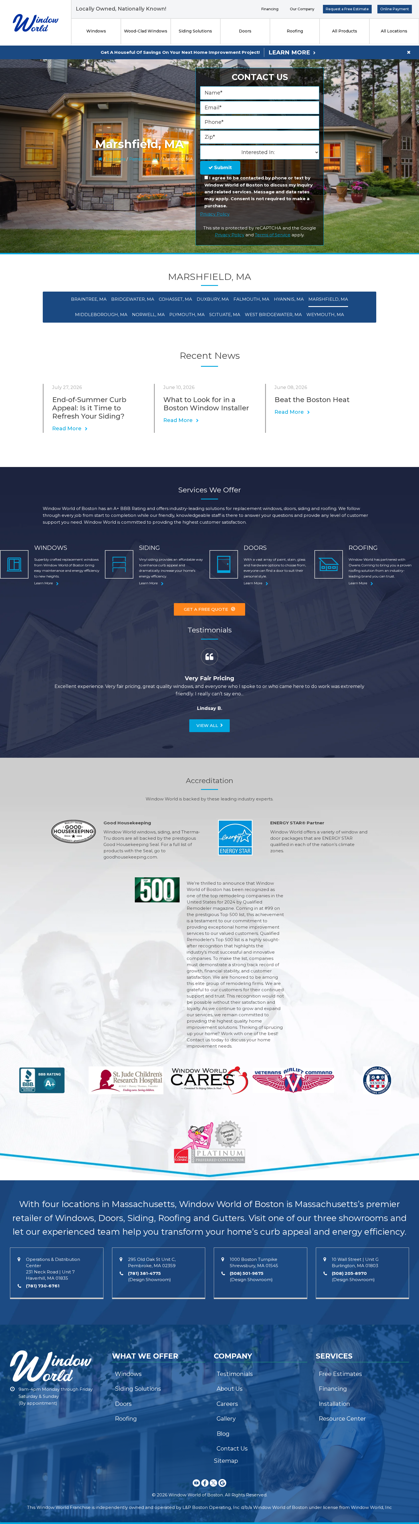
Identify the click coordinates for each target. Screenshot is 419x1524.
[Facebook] (205, 1487)
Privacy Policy (214, 214)
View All (207, 725)
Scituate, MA (224, 314)
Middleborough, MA (101, 314)
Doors (245, 31)
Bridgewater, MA (132, 299)
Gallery (226, 1418)
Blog (223, 1433)
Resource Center (342, 1418)
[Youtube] (196, 1487)
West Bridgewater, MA (273, 314)
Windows (96, 31)
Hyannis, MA (289, 299)
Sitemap (226, 1460)
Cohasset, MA (175, 299)
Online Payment (394, 9)
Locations (115, 159)
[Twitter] (213, 1487)
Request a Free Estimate (347, 9)
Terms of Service (272, 234)
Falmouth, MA (251, 299)
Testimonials (235, 1374)
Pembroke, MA (144, 159)
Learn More (289, 52)
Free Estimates (340, 1374)
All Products (344, 31)
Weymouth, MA (325, 314)
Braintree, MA (89, 299)
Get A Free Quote (206, 609)
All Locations (394, 31)
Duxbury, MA (213, 299)
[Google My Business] (222, 1487)
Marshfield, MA (328, 299)
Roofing (295, 31)
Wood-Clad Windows (145, 31)
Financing (269, 9)
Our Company (302, 9)
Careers (227, 1403)
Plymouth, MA (187, 314)
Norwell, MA (148, 314)
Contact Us (232, 1448)
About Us (230, 1388)
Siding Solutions (195, 31)
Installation (334, 1403)
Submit (222, 167)
